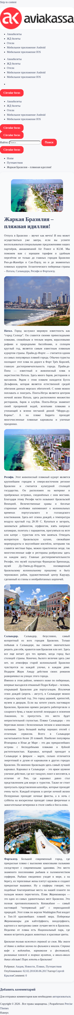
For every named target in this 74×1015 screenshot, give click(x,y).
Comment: (19, 975)
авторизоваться (61, 996)
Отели (10, 43)
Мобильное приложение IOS (24, 51)
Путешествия (15, 162)
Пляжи (40, 966)
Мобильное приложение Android (26, 47)
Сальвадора (22, 271)
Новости (30, 966)
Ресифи (35, 271)
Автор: (52, 971)
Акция (19, 966)
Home (10, 158)
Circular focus (11, 92)
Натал (8, 330)
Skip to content (8, 2)
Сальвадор (11, 636)
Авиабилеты (14, 34)
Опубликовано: (13, 971)
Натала (10, 271)
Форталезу (49, 271)
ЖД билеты (13, 38)
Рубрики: (10, 966)
